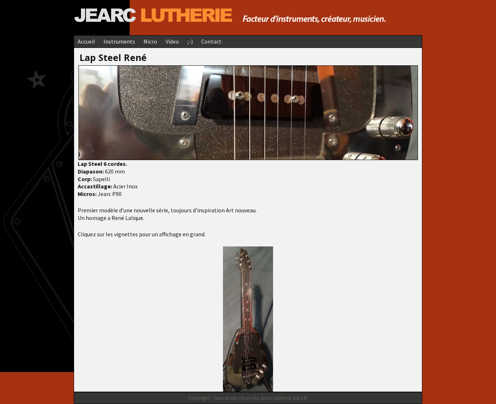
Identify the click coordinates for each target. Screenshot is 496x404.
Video (172, 41)
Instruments (119, 41)
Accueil (86, 41)
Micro (150, 41)
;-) (190, 41)
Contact (211, 41)
